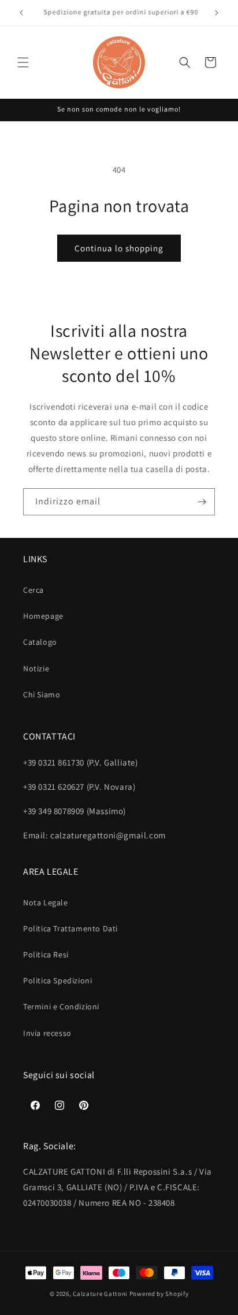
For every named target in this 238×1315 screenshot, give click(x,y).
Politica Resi (46, 954)
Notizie (36, 668)
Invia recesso (47, 1033)
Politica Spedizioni (57, 980)
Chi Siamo (41, 694)
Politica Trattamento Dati (70, 928)
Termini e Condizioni (61, 1006)
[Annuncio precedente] (21, 12)
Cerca (33, 590)
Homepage (43, 616)
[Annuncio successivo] (216, 12)
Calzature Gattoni (100, 1294)
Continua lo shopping (119, 248)
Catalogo (40, 642)
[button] (23, 62)
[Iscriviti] (201, 501)
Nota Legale (45, 902)
